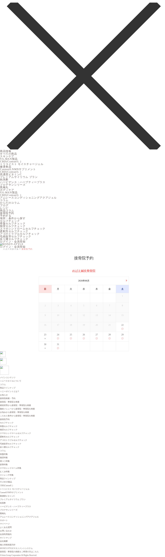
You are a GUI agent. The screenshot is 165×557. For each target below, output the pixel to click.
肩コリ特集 (5, 461)
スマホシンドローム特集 (10, 468)
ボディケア (7, 190)
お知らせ (4, 395)
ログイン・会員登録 (12, 241)
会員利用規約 (6, 534)
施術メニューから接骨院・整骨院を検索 (17, 409)
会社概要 (4, 541)
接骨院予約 (7, 213)
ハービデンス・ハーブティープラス (22, 182)
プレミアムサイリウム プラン (19, 177)
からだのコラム (10, 202)
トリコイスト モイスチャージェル (22, 164)
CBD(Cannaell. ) (10, 161)
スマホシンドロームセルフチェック (22, 228)
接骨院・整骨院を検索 (9, 402)
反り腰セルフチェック (14, 239)
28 (109, 334)
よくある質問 (6, 527)
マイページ (5, 524)
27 (97, 334)
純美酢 (4, 179)
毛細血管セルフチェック (15, 236)
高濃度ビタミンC (11, 174)
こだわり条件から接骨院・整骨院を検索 (17, 416)
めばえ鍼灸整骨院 (83, 270)
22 (122, 325)
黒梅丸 (4, 187)
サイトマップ (6, 538)
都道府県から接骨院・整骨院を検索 (15, 405)
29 (122, 334)
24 (58, 334)
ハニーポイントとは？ (9, 391)
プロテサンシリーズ (12, 184)
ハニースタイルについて (10, 381)
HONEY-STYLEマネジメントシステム (16, 548)
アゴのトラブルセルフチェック (20, 233)
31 (58, 344)
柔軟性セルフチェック (14, 231)
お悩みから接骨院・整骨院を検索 (14, 412)
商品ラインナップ (7, 388)
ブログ (4, 205)
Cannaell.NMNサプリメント (18, 169)
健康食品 (5, 166)
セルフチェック (10, 221)
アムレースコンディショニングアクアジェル (28, 197)
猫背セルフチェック (12, 226)
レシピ (4, 208)
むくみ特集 (5, 471)
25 (71, 334)
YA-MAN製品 (9, 159)
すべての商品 (8, 153)
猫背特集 (4, 457)
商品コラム (7, 210)
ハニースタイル (11, 249)
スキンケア (7, 156)
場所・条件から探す (12, 218)
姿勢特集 (4, 464)
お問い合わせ (6, 531)
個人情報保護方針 (7, 545)
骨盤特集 (4, 454)
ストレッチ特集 (7, 475)
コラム (4, 200)
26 (84, 334)
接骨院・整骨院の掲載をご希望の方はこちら (19, 552)
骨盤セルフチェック (12, 223)
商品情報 (5, 151)
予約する (5, 215)
